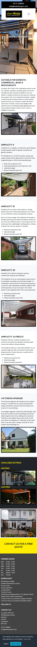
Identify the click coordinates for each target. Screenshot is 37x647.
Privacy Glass (5, 585)
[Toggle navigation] (28, 14)
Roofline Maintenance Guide (10, 583)
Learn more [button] (27, 639)
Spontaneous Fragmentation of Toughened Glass (17, 594)
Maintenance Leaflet (7, 581)
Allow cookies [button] (15, 643)
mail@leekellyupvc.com (18, 6)
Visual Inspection (6, 588)
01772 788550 (18, 3)
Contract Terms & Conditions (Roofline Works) (16, 601)
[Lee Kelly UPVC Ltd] (14, 14)
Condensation (5, 590)
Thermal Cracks (6, 592)
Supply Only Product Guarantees (12, 596)
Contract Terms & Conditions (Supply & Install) (16, 598)
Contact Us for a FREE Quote (18, 545)
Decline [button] (6, 643)
